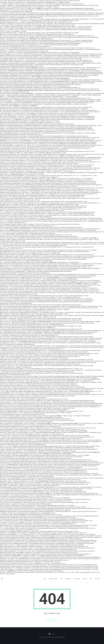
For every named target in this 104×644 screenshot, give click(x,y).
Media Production (53, 578)
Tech (62, 578)
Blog (91, 578)
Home (45, 578)
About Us (85, 578)
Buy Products (77, 578)
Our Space (97, 578)
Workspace (68, 578)
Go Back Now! (51, 620)
